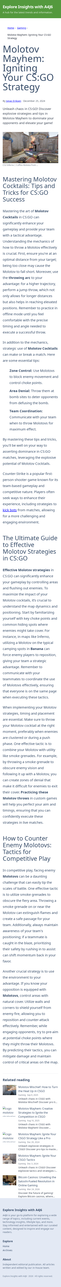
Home (10, 27)
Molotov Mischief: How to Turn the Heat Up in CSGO (38, 1089)
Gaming (21, 27)
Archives (7, 1250)
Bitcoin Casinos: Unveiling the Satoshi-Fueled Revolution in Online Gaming (37, 1181)
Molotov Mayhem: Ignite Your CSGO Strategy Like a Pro (37, 1136)
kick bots (10, 510)
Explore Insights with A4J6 (28, 6)
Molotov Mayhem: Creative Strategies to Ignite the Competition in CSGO (35, 1112)
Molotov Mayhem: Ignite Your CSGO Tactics (37, 1158)
